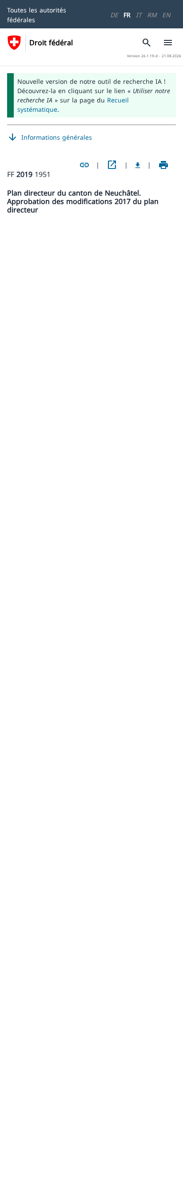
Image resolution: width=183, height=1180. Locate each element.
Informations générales (49, 137)
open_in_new (112, 165)
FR (127, 15)
